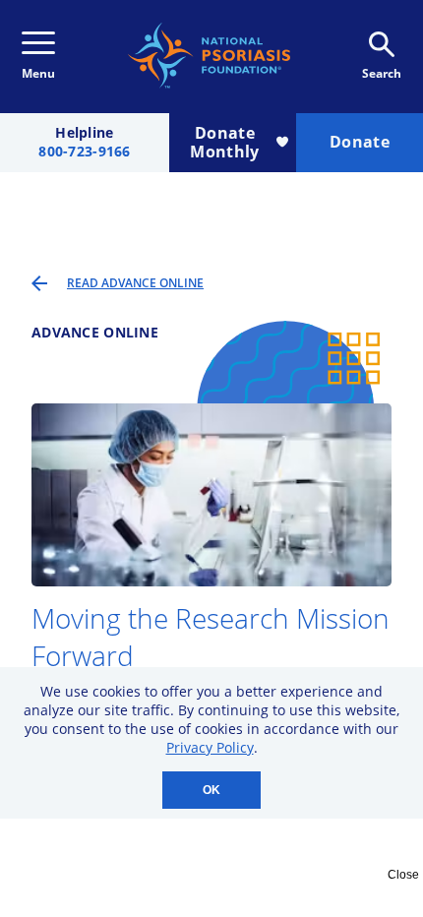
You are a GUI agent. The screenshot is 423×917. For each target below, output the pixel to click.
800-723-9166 (84, 152)
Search (381, 73)
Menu (38, 73)
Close (403, 875)
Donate (360, 142)
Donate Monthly (224, 142)
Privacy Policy (210, 747)
